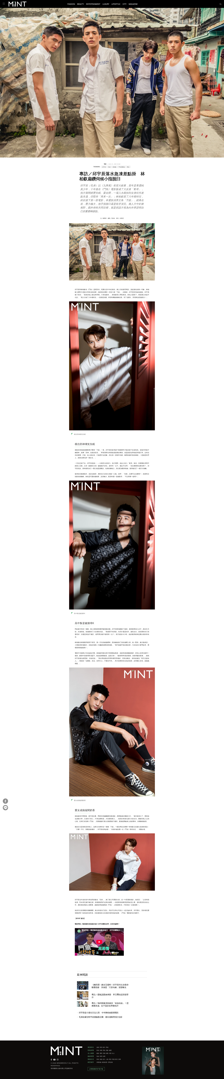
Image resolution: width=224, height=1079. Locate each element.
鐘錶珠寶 (91, 1056)
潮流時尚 (91, 1047)
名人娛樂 (91, 1053)
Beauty (80, 4)
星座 (110, 1059)
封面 (110, 1053)
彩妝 (98, 1050)
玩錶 (98, 1056)
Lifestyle (115, 4)
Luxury (106, 4)
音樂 (104, 1053)
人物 (107, 1059)
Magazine (133, 4)
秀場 (107, 1047)
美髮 (107, 1050)
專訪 (128, 167)
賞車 (119, 1059)
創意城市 (91, 1062)
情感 (113, 1059)
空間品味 (110, 1062)
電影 (101, 1053)
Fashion (71, 4)
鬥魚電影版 (122, 167)
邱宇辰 (104, 167)
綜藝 (107, 1053)
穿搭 (101, 1047)
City (124, 4)
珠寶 (101, 1056)
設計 (104, 1059)
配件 (104, 1047)
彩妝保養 (91, 1050)
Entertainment (93, 4)
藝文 (116, 1059)
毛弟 (109, 167)
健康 (110, 1050)
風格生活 (91, 1059)
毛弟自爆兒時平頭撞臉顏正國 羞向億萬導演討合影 (100, 1017)
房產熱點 (99, 1062)
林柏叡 (114, 167)
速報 (98, 1047)
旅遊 (101, 1059)
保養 (101, 1050)
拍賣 (104, 1056)
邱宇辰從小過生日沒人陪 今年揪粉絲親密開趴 (99, 1012)
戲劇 (98, 1053)
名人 (113, 1053)
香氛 (104, 1050)
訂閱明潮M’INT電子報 (96, 1069)
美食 (98, 1059)
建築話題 (104, 1062)
